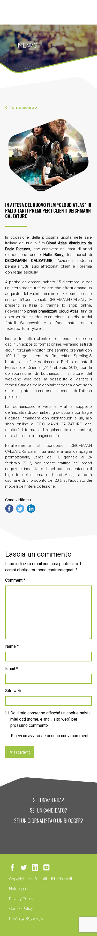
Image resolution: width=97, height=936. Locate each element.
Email (11, 668)
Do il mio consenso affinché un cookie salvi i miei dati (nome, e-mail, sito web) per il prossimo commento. (50, 719)
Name (12, 646)
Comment (15, 580)
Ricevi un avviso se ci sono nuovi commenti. (50, 735)
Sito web (13, 690)
